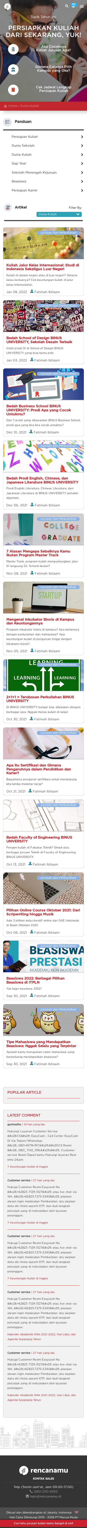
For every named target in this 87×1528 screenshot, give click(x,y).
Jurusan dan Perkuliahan (58, 232)
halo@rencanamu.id (45, 1496)
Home (12, 106)
